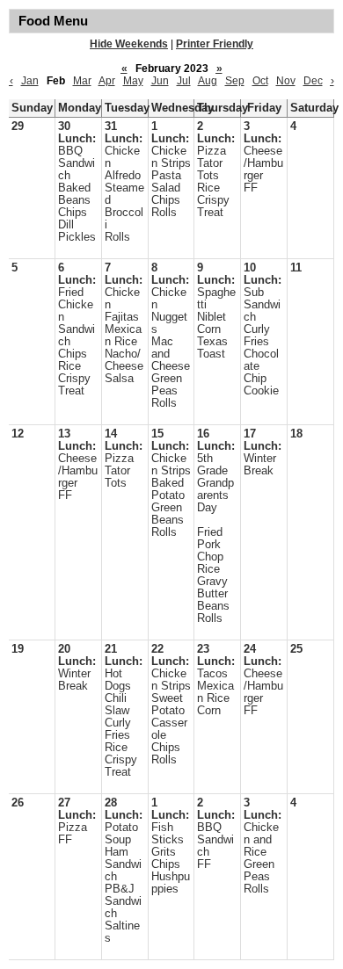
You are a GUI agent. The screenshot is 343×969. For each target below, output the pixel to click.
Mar (82, 81)
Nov (286, 81)
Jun (160, 81)
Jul (184, 81)
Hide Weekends (129, 44)
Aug (207, 81)
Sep (234, 81)
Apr (107, 81)
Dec (313, 81)
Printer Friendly (214, 44)
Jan (30, 81)
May (133, 81)
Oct (260, 81)
